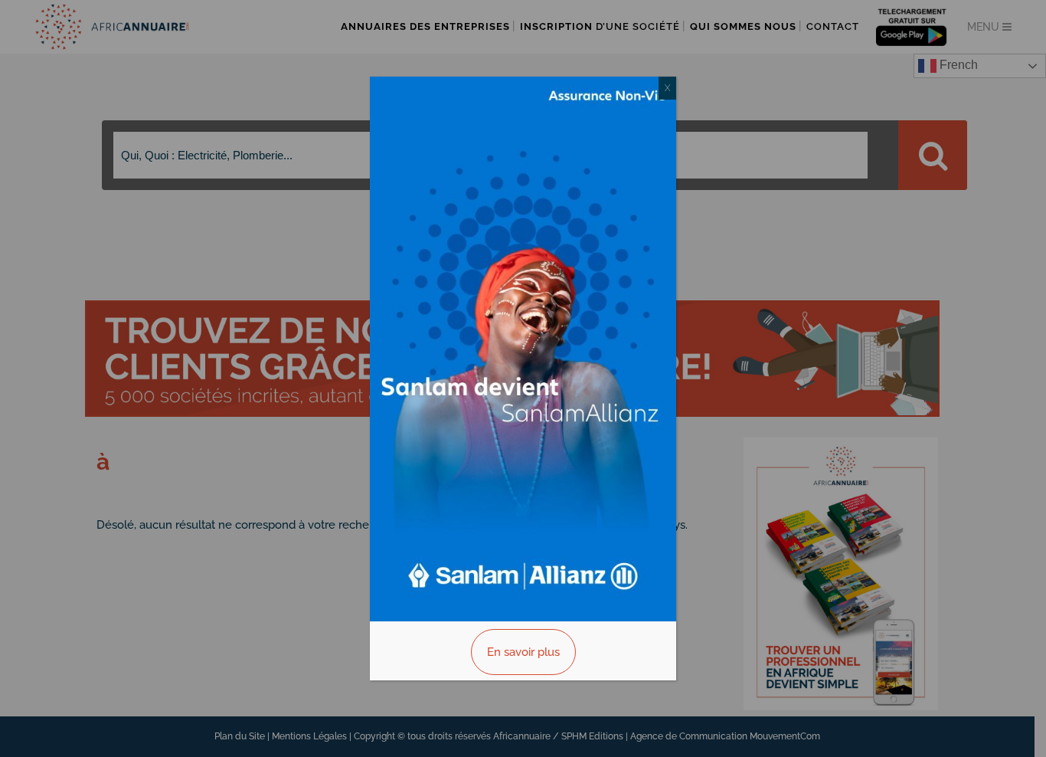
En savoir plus (523, 652)
